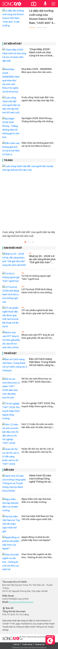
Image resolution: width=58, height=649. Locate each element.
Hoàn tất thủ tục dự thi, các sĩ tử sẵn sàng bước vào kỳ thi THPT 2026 (37, 450)
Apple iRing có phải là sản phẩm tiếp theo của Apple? (36, 538)
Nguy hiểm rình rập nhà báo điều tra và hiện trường (36, 500)
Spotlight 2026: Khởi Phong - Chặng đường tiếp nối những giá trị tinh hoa (37, 120)
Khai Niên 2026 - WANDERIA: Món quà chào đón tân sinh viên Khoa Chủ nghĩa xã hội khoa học (36, 71)
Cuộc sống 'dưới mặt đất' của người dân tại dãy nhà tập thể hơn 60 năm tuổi (37, 99)
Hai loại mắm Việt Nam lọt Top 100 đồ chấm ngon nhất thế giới (37, 518)
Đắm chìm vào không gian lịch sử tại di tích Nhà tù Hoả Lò (37, 144)
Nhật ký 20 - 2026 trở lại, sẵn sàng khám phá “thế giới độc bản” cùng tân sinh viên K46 (42, 259)
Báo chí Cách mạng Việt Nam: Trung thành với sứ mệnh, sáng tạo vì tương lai (42, 362)
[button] (25, 242)
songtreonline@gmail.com (21, 602)
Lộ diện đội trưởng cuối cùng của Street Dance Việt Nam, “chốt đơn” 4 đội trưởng (41, 17)
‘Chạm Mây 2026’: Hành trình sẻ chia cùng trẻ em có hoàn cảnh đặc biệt (41, 52)
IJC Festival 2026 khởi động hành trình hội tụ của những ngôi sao (36, 291)
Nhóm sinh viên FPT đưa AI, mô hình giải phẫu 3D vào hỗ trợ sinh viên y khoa (37, 337)
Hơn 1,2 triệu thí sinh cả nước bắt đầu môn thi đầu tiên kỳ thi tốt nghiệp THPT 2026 (37, 426)
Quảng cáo (40, 644)
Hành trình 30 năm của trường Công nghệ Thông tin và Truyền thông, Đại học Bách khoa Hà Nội (42, 478)
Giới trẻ (32, 28)
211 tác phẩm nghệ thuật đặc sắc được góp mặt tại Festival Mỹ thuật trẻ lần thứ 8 (37, 312)
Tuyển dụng (27, 644)
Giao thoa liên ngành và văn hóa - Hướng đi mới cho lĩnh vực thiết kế (36, 556)
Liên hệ (16, 644)
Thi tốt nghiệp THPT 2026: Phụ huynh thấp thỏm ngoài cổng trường (38, 405)
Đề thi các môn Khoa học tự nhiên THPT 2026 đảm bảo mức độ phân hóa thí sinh (36, 380)
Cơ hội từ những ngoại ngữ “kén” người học (36, 277)
